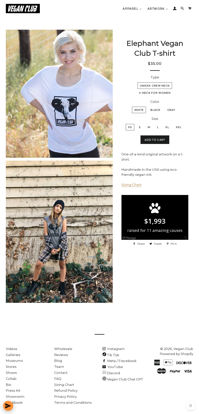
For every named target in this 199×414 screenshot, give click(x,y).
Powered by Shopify (176, 354)
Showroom (15, 396)
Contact (61, 373)
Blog (58, 361)
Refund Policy (66, 390)
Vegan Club (183, 349)
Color (154, 102)
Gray (171, 109)
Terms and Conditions (73, 402)
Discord (113, 373)
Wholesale (63, 349)
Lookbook (14, 402)
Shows (11, 373)
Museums (14, 361)
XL (167, 127)
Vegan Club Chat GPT (124, 379)
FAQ (57, 379)
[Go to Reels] (8, 406)
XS (130, 127)
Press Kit (13, 390)
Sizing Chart (131, 185)
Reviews (61, 355)
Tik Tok (112, 355)
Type (155, 77)
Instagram (115, 349)
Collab (11, 379)
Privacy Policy (65, 396)
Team (59, 367)
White (139, 109)
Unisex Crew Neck (155, 85)
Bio (8, 385)
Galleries (13, 355)
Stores (11, 367)
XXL (179, 127)
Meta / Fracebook (121, 361)
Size (155, 119)
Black (155, 109)
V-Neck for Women (155, 92)
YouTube (115, 367)
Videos (11, 349)
